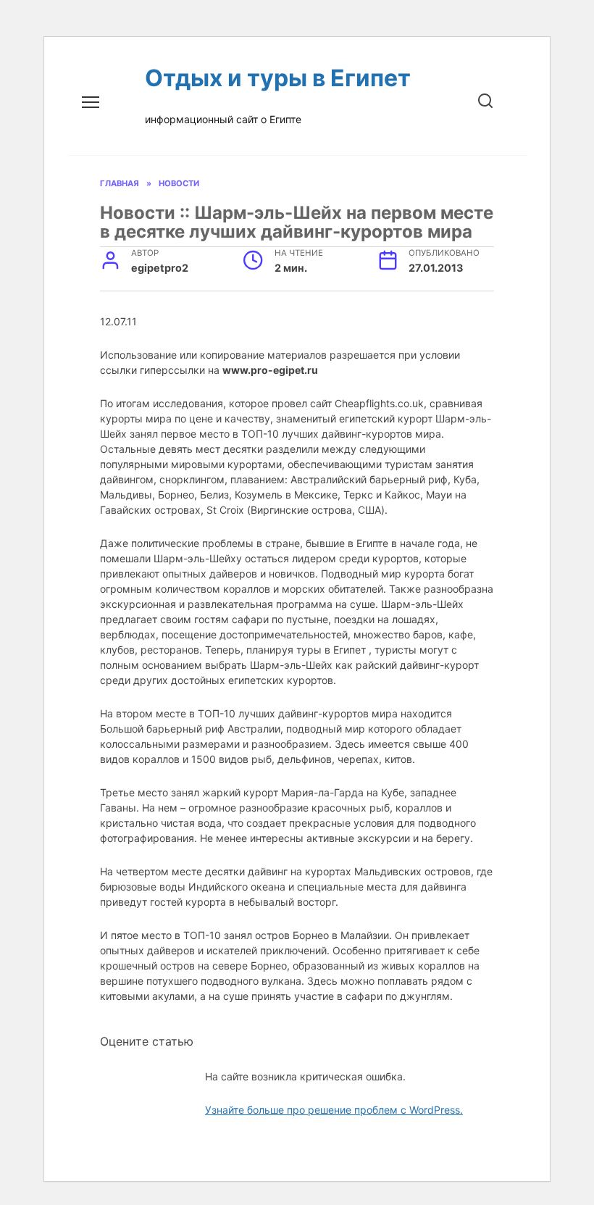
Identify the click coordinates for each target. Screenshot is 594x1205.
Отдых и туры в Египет (278, 78)
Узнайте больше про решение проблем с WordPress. (334, 1110)
